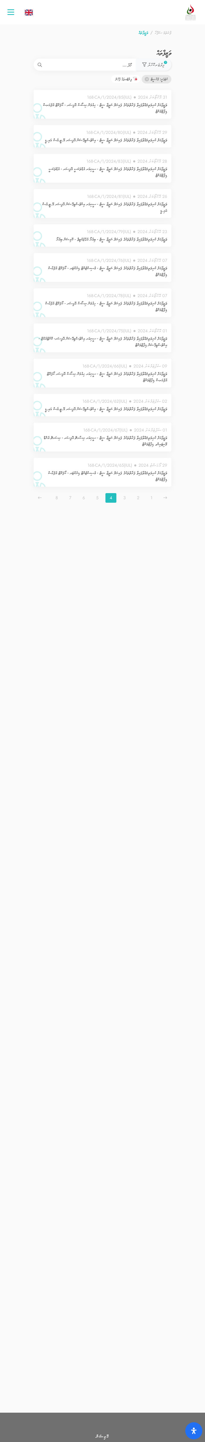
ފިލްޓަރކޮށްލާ (156, 64)
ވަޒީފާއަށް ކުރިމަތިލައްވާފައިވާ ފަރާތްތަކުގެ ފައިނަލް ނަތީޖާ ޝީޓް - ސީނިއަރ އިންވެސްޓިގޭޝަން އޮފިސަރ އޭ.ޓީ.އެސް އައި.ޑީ (104, 207)
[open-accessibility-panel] (193, 1430)
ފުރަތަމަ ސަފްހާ (163, 32)
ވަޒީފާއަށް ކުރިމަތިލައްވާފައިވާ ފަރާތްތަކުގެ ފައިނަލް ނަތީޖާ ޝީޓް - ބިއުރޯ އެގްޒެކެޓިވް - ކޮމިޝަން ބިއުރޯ (111, 239)
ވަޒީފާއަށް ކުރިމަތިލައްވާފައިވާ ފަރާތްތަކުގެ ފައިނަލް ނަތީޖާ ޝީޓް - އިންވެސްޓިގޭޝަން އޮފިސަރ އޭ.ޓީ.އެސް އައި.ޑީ (106, 140)
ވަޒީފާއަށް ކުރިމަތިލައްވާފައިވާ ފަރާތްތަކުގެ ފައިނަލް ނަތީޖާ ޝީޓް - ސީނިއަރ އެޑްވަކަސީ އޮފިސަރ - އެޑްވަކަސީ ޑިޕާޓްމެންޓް (108, 172)
